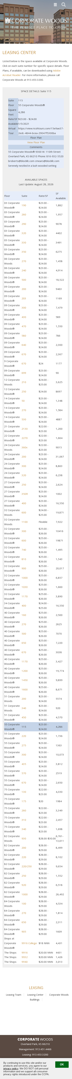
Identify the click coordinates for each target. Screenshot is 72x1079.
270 (24, 261)
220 (24, 736)
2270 (25, 438)
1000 (25, 577)
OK (62, 1064)
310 (24, 819)
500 (24, 279)
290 (24, 223)
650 (24, 642)
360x (24, 447)
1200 (25, 670)
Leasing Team (13, 994)
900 (24, 568)
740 (24, 549)
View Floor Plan (36, 142)
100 (24, 903)
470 (24, 326)
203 (24, 298)
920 (24, 885)
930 (24, 838)
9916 (25, 952)
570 (24, 773)
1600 (25, 689)
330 (24, 242)
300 (24, 307)
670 (24, 354)
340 (24, 708)
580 (24, 335)
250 (24, 391)
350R (25, 493)
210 (24, 382)
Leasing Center (35, 994)
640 (24, 344)
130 (24, 791)
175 (24, 801)
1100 (25, 521)
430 (24, 317)
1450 (25, 680)
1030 (25, 587)
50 (23, 400)
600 (24, 512)
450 (24, 717)
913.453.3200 (40, 1054)
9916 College (29, 943)
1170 (25, 596)
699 (24, 372)
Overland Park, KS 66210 (35, 1044)
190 (24, 205)
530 (24, 419)
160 (24, 615)
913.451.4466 (43, 1049)
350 (24, 251)
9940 (25, 961)
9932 (25, 957)
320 (24, 233)
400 (24, 503)
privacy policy (10, 1068)
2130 (25, 428)
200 (24, 289)
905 (24, 931)
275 (24, 745)
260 (24, 214)
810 (24, 559)
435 (24, 764)
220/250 (27, 866)
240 (24, 270)
